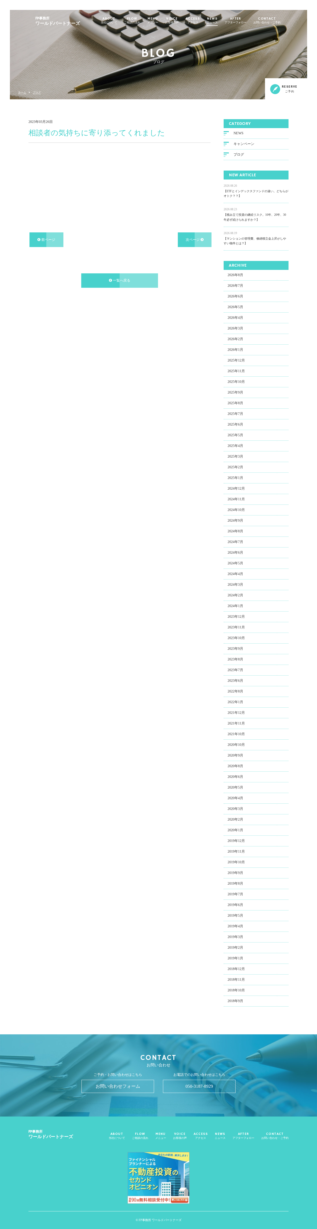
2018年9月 (235, 1001)
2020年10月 (236, 745)
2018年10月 (236, 990)
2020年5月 (235, 787)
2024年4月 (235, 574)
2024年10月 (236, 510)
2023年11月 (236, 627)
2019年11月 (236, 851)
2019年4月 (235, 926)
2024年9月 (235, 520)
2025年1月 (235, 478)
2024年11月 (236, 499)
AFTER (235, 20)
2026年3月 (235, 328)
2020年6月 (235, 777)
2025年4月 (235, 446)
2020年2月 (235, 819)
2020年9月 (235, 755)
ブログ (37, 92)
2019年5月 (235, 915)
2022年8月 (235, 691)
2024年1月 (235, 606)
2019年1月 (235, 958)
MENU (152, 20)
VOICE (172, 20)
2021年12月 (236, 713)
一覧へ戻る (121, 280)
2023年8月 (235, 659)
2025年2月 (235, 467)
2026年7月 (235, 286)
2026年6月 (235, 296)
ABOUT (109, 20)
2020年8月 (235, 766)
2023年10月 (236, 638)
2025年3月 (235, 456)
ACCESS (193, 20)
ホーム (22, 92)
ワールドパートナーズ (57, 21)
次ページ (193, 240)
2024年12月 (236, 488)
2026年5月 (235, 307)
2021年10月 (236, 734)
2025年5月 (235, 435)
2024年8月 (235, 531)
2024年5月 (235, 563)
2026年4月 (235, 318)
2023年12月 (236, 616)
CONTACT (267, 20)
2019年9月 (235, 873)
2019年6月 (235, 905)
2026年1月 (235, 350)
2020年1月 (235, 830)
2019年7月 (235, 894)
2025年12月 (236, 360)
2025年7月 (235, 414)
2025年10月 (236, 382)
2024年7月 (235, 542)
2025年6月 (235, 424)
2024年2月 (235, 595)
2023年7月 (235, 670)
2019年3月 (235, 937)
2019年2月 (235, 947)
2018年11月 (236, 979)
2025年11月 (236, 371)
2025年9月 (235, 392)
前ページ (47, 240)
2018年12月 (236, 969)
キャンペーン (244, 144)
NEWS (212, 20)
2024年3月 (235, 584)
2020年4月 (235, 798)
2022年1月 (235, 702)
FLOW (132, 20)
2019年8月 (235, 883)
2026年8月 (235, 275)
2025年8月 (235, 403)
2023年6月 (235, 681)
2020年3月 (235, 809)
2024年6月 (235, 552)
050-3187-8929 (199, 1086)
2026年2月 (235, 339)
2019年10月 (236, 862)
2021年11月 (236, 723)
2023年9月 (235, 649)
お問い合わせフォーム (118, 1086)
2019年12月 (236, 841)
